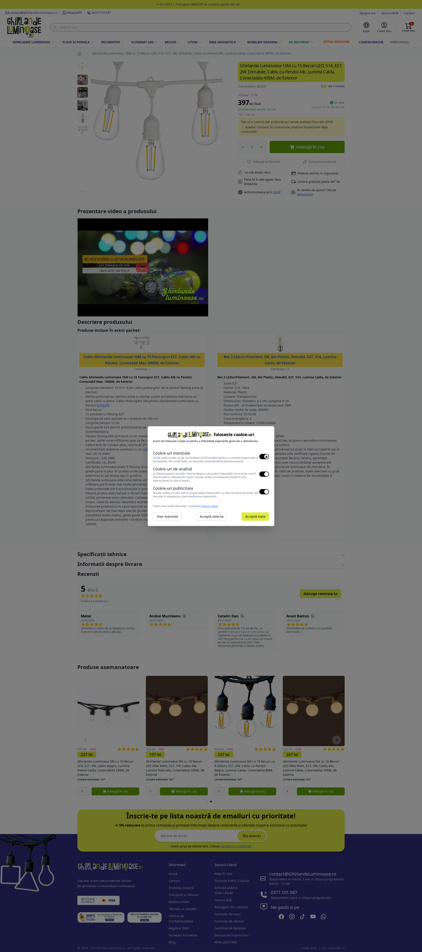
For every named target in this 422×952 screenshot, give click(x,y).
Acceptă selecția (212, 516)
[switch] (264, 456)
